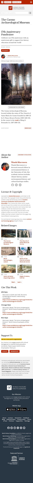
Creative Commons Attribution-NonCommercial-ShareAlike (14, 201)
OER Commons (6, 369)
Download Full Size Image (16, 107)
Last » (19, 282)
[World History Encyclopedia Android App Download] (22, 409)
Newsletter (18, 418)
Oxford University (15, 362)
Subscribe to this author (24, 154)
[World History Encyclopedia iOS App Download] (11, 409)
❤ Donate (5, 50)
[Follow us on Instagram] (21, 428)
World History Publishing (9, 436)
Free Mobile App (17, 2)
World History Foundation (8, 433)
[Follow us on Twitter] (11, 428)
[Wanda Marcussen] (12, 184)
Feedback (26, 418)
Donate (4, 351)
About (4, 418)
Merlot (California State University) (19, 367)
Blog (3, 419)
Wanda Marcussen (13, 55)
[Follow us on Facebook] (8, 428)
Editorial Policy (11, 419)
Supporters (19, 421)
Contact (10, 418)
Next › (13, 282)
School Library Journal (20, 369)
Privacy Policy (21, 419)
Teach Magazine (6, 371)
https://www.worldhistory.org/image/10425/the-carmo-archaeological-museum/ (17, 300)
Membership (8, 2)
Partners (11, 421)
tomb (17, 120)
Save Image (5, 61)
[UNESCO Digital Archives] (16, 460)
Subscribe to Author (17, 61)
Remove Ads (28, 128)
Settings (27, 421)
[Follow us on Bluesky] (15, 428)
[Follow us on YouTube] (24, 428)
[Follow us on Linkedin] (18, 428)
